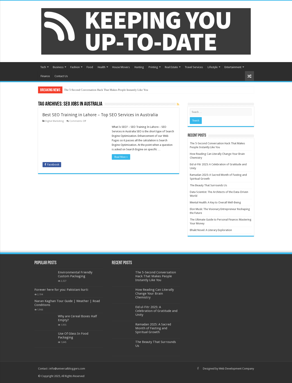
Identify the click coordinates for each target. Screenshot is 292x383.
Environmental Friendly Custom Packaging (75, 274)
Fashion (75, 67)
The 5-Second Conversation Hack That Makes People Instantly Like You (106, 89)
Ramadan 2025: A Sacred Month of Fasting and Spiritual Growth (153, 328)
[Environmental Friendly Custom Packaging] (45, 277)
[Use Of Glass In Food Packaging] (45, 339)
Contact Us (61, 76)
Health (101, 67)
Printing (153, 67)
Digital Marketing (54, 121)
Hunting (139, 67)
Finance (45, 76)
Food (90, 67)
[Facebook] (198, 368)
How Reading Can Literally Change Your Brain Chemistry (154, 293)
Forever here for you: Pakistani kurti (61, 290)
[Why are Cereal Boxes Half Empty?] (45, 321)
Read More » (121, 156)
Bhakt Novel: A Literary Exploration (211, 230)
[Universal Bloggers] (146, 30)
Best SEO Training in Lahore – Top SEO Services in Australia (100, 114)
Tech (43, 67)
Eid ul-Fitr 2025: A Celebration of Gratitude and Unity (156, 311)
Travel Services (194, 67)
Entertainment (232, 67)
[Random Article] (249, 76)
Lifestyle (213, 67)
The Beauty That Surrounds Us (208, 185)
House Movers (121, 67)
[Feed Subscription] (178, 104)
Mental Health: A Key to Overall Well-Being (215, 202)
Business (58, 67)
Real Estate (171, 67)
